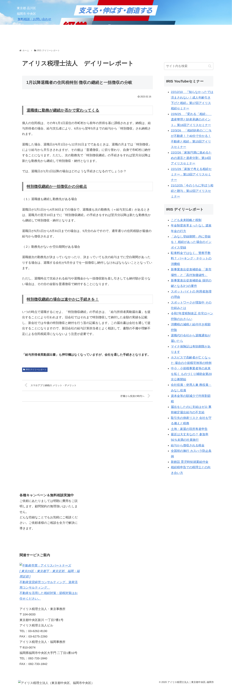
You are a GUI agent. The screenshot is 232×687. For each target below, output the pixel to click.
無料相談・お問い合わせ (34, 19)
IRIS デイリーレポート (36, 369)
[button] (210, 66)
